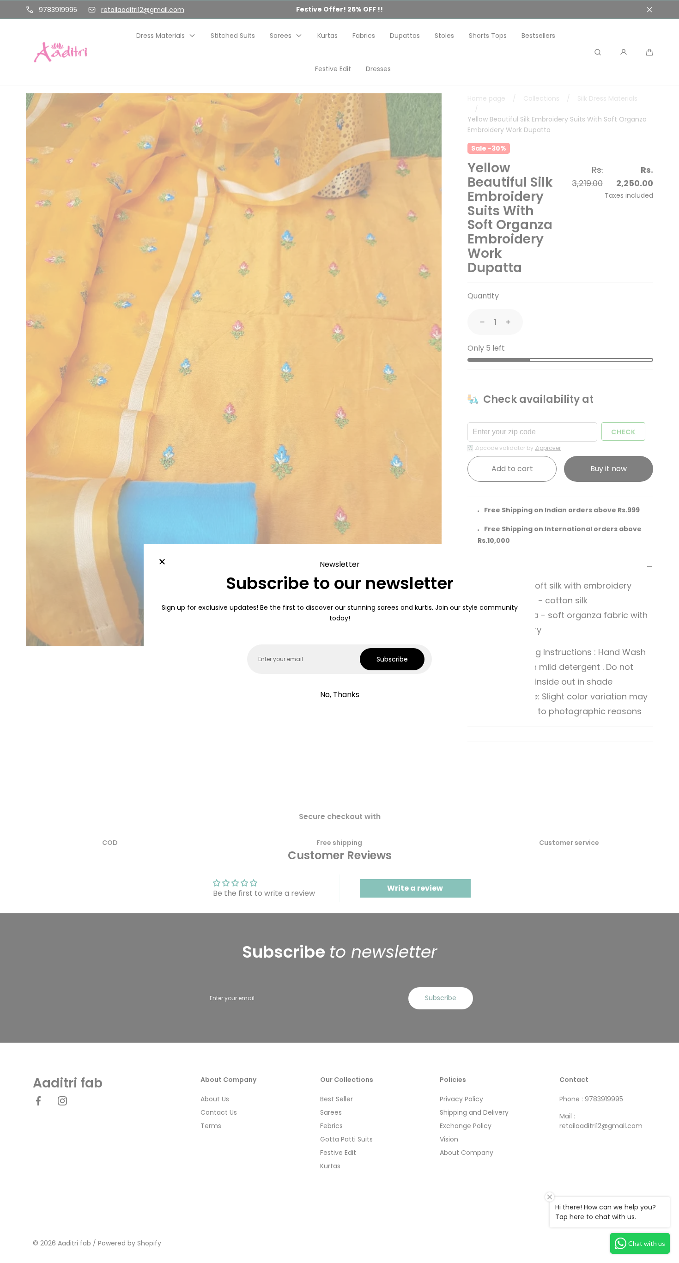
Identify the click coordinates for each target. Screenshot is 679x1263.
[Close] (162, 562)
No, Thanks (339, 694)
